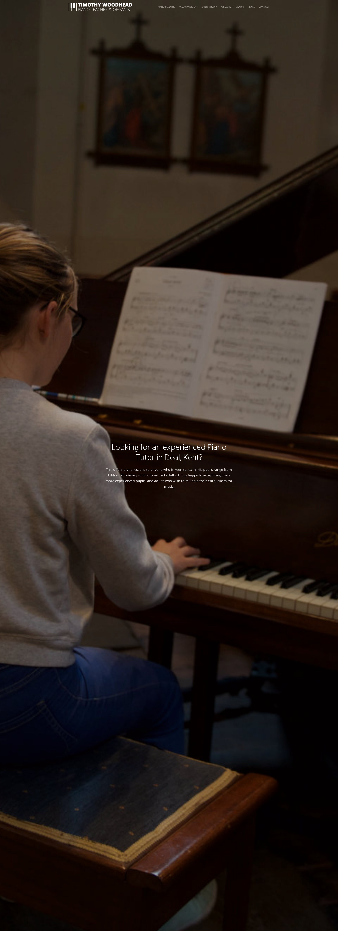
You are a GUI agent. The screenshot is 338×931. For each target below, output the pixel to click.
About (240, 6)
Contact (264, 6)
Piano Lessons (166, 6)
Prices (251, 6)
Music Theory (210, 6)
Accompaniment (188, 6)
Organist (227, 6)
